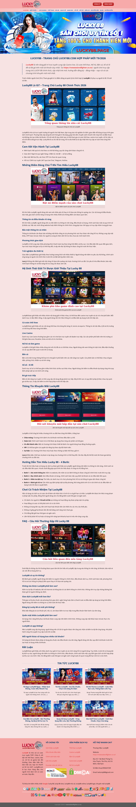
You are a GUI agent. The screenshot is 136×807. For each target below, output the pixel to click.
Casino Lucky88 (74, 752)
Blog (101, 10)
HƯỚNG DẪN (109, 10)
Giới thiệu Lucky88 (52, 748)
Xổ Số (76, 10)
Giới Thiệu (33, 10)
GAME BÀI (70, 10)
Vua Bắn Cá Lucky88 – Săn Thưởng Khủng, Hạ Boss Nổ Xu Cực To (36, 720)
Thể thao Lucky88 (75, 748)
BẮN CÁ (87, 10)
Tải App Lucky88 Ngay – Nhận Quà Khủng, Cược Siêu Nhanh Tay (36, 688)
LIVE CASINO (43, 10)
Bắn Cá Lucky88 (74, 757)
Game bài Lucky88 (75, 761)
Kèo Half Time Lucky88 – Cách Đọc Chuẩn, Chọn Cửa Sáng (99, 720)
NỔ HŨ (81, 10)
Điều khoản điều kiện (53, 752)
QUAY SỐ (63, 10)
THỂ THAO (51, 10)
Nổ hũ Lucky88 (74, 765)
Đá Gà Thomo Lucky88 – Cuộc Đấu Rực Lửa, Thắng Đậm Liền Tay (99, 688)
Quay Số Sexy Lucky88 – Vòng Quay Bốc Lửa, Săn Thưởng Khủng (68, 720)
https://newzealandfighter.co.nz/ (78, 67)
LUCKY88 (25, 10)
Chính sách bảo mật (53, 757)
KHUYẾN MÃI (95, 10)
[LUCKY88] (31, 4)
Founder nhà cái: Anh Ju (54, 765)
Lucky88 (25, 753)
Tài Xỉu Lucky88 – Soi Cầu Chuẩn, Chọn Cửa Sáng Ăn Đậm (68, 688)
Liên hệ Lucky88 (51, 761)
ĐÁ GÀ (57, 10)
